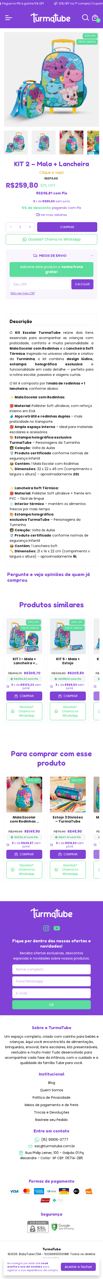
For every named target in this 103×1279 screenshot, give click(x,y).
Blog (51, 1082)
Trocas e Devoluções (51, 1112)
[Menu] (10, 18)
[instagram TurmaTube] (46, 928)
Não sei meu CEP (23, 293)
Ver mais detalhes (53, 215)
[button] (51, 239)
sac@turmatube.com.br (54, 1146)
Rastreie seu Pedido (51, 1119)
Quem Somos (51, 1090)
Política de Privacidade (51, 1097)
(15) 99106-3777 (54, 1139)
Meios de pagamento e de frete (51, 1105)
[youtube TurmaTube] (57, 928)
